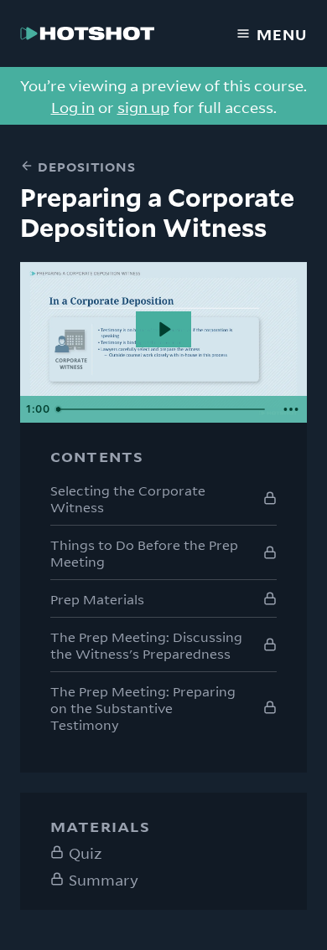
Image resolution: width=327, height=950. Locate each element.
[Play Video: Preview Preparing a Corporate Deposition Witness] (164, 329)
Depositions (87, 165)
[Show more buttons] (291, 409)
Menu (282, 33)
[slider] (162, 409)
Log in (73, 106)
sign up (143, 106)
